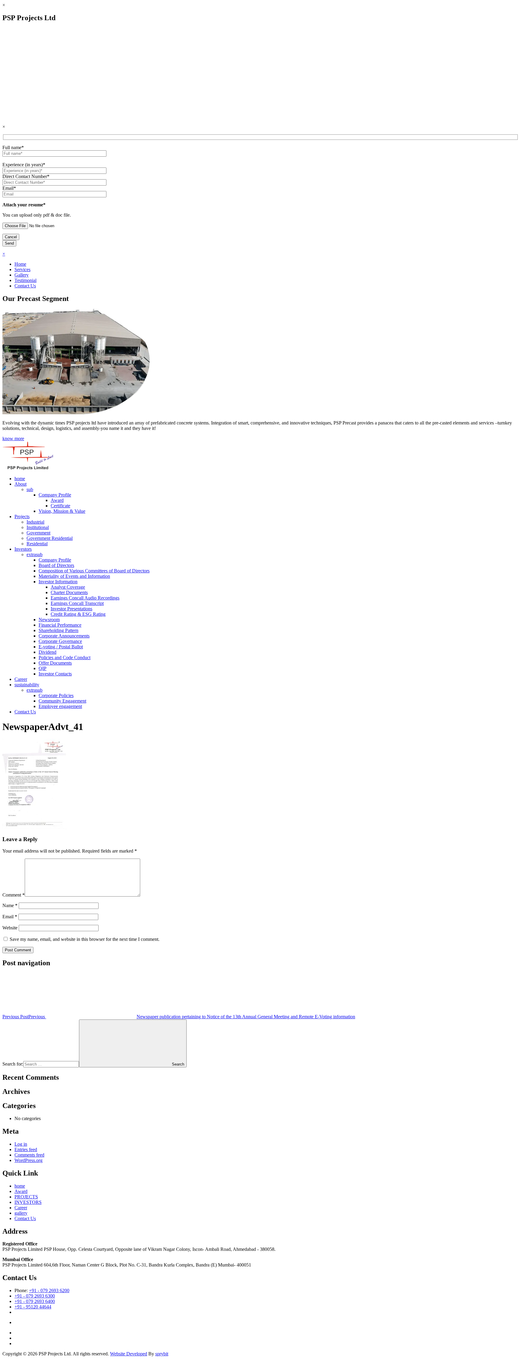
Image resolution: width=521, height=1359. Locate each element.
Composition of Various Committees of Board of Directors (94, 570)
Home (20, 264)
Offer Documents (55, 662)
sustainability (26, 684)
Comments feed (29, 1154)
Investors (23, 549)
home (19, 478)
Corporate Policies (56, 695)
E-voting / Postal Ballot (61, 646)
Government (38, 532)
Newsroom (49, 619)
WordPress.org (28, 1160)
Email (9, 916)
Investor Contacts (55, 673)
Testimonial (25, 280)
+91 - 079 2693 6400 (34, 1301)
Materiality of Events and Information (74, 576)
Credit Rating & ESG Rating (78, 614)
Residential (37, 543)
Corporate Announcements (64, 635)
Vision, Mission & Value (62, 511)
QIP (42, 668)
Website (9, 927)
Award (57, 500)
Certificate (60, 505)
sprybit (161, 1353)
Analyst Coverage (68, 587)
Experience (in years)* (23, 164)
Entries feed (25, 1149)
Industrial (35, 521)
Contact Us (25, 285)
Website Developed (128, 1353)
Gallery (21, 274)
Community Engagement (62, 700)
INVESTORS (28, 1202)
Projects (22, 516)
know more (13, 438)
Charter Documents (69, 592)
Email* (9, 188)
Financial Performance (60, 625)
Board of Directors (56, 565)
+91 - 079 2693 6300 (34, 1295)
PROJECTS (26, 1196)
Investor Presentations (71, 608)
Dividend (47, 652)
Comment (13, 894)
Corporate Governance (60, 641)
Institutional (38, 527)
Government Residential (50, 538)
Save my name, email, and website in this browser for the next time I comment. (84, 939)
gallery (20, 1213)
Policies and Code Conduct (64, 657)
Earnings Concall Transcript (77, 603)
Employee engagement (60, 706)
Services (22, 269)
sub (30, 489)
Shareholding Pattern (58, 630)
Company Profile (55, 494)
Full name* (13, 147)
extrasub (35, 554)
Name (9, 905)
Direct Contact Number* (25, 176)
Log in (20, 1144)
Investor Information (58, 581)
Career (20, 679)
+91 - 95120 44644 (32, 1306)
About (20, 484)
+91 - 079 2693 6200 (49, 1290)
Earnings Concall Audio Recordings (85, 597)
